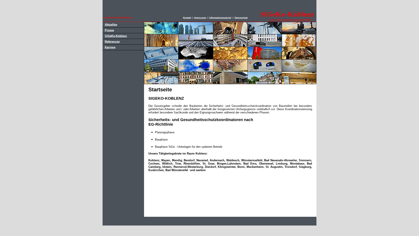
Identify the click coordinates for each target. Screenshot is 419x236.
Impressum (200, 17)
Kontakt (187, 17)
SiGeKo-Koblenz (116, 36)
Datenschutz (241, 17)
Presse (109, 30)
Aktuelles (111, 24)
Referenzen (112, 41)
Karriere (110, 47)
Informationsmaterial (220, 17)
